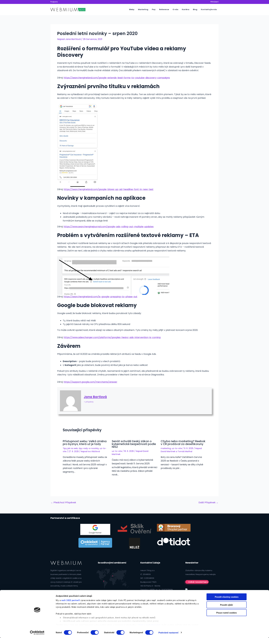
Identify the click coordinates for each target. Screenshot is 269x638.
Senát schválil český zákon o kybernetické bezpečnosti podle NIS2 (134, 444)
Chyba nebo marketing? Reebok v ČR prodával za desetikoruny (183, 442)
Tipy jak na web (70, 448)
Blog (195, 9)
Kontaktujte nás (209, 9)
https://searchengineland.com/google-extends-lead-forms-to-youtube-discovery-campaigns (117, 77)
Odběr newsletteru (198, 581)
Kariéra (185, 9)
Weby (131, 9)
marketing (166, 448)
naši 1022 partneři (70, 600)
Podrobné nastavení (168, 632)
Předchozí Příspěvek (63, 502)
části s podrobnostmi (149, 625)
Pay (154, 9)
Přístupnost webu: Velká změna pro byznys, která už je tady (85, 442)
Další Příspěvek (208, 502)
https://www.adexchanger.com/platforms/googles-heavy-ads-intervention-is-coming (112, 337)
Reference (164, 9)
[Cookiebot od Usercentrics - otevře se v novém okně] (37, 632)
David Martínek (168, 451)
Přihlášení (214, 2)
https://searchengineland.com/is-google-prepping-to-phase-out (100, 296)
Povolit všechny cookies (226, 597)
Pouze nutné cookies (226, 613)
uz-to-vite (117, 451)
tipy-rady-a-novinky (89, 448)
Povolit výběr (226, 605)
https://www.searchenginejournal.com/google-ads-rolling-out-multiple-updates (109, 226)
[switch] (95, 632)
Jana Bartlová (95, 397)
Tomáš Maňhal (185, 451)
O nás (175, 9)
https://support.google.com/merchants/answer (90, 382)
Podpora (54, 2)
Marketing (143, 9)
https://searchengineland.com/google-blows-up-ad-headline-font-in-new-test (108, 189)
